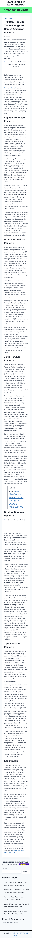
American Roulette (10, 88)
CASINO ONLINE (8, 18)
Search (4, 869)
